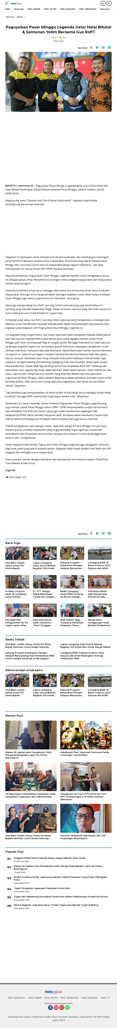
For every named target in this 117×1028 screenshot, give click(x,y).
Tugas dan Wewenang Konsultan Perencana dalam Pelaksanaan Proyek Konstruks (61, 896)
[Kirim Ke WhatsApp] (109, 47)
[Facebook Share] (91, 47)
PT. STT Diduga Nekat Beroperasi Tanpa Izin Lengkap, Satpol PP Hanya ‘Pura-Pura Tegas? (44, 594)
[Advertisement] (58, 149)
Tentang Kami (15, 1016)
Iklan (28, 1016)
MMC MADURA (90, 997)
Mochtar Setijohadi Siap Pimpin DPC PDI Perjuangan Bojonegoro (83, 837)
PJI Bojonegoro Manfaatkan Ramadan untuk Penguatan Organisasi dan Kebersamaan (30, 795)
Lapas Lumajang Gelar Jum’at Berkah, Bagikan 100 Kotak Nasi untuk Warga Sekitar (44, 565)
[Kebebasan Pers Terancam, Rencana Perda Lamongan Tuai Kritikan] (86, 735)
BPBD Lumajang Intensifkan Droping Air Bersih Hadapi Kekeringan (71, 594)
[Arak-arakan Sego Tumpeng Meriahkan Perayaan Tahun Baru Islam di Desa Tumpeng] (72, 610)
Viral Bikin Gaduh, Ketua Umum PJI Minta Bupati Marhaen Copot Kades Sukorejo (15, 565)
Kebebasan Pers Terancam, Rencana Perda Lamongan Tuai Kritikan (84, 753)
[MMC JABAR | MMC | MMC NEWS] (19, 3)
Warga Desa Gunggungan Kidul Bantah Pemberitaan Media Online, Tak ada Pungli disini (99, 623)
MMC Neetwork (16, 997)
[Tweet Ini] (97, 47)
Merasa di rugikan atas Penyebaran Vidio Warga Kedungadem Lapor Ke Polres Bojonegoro (28, 755)
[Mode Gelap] (103, 3)
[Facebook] (50, 1007)
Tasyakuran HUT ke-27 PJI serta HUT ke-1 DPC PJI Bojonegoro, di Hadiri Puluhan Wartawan (83, 797)
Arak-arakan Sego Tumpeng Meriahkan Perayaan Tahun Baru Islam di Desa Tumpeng (72, 623)
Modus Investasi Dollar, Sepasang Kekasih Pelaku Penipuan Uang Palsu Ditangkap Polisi (60, 878)
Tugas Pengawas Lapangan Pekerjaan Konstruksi (42, 888)
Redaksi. (74, 1016)
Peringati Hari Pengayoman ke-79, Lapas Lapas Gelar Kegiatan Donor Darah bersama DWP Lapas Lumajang (17, 623)
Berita (62, 37)
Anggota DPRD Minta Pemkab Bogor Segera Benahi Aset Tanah (50, 858)
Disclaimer (86, 1016)
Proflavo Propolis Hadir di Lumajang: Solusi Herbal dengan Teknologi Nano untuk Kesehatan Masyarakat (16, 594)
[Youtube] (61, 1007)
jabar (54, 37)
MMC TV (105, 997)
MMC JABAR (34, 997)
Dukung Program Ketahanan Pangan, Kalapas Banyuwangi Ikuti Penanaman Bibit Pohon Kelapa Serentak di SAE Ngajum (72, 565)
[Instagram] (56, 1007)
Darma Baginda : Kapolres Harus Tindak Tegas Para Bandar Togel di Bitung (56, 905)
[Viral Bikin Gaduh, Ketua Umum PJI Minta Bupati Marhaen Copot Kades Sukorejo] (17, 553)
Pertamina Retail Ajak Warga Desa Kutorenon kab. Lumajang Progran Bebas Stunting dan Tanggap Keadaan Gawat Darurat (99, 594)
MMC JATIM (51, 997)
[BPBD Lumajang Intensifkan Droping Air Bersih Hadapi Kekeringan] (72, 581)
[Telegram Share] (103, 47)
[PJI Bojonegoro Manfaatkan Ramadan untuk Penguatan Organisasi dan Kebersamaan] (31, 776)
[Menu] (7, 3)
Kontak (63, 1016)
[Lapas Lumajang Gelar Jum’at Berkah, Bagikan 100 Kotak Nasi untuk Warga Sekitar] (45, 553)
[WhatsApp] (67, 1007)
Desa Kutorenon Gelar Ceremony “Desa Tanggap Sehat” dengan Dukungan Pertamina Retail (42, 623)
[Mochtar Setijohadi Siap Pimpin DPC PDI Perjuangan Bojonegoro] (86, 818)
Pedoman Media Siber (44, 1016)
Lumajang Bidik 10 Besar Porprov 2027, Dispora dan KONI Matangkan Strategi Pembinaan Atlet (99, 565)
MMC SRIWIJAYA (69, 997)
